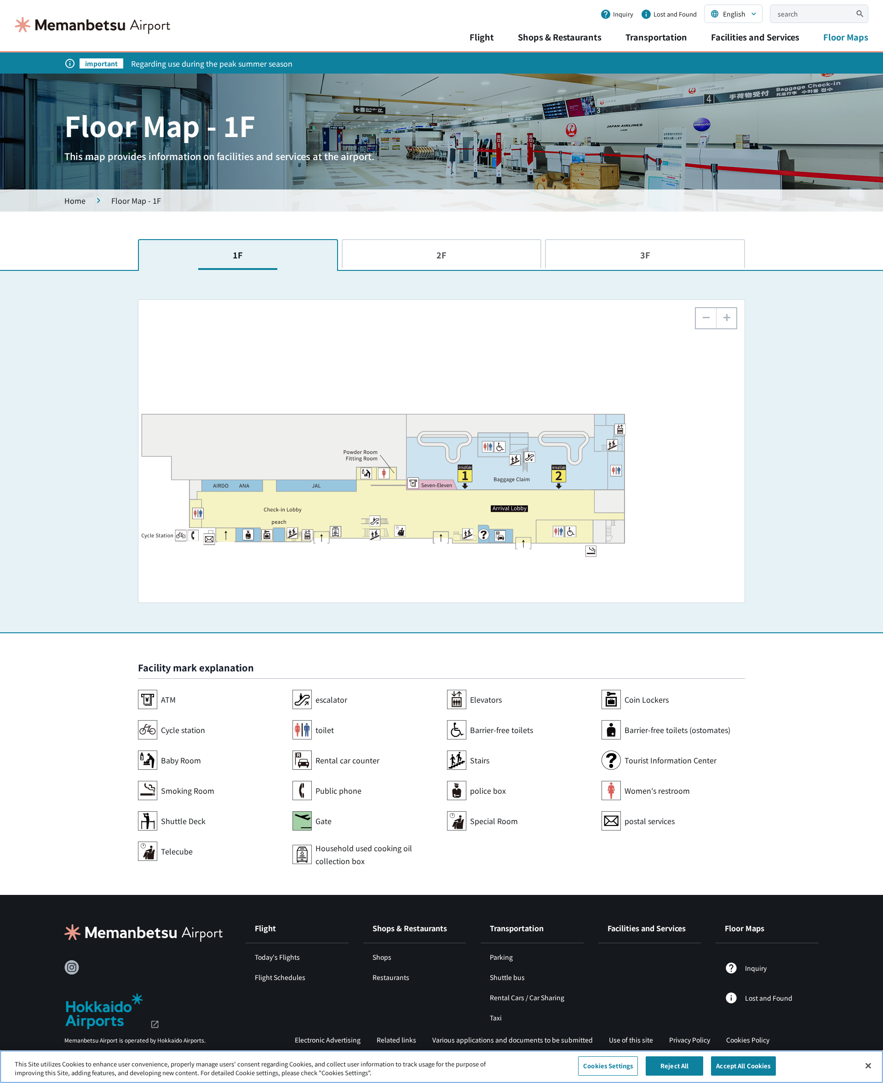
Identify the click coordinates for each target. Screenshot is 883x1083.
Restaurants (391, 977)
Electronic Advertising (328, 1039)
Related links (396, 1039)
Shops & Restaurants (560, 37)
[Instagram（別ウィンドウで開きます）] (71, 967)
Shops (382, 957)
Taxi (496, 1017)
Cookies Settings (608, 1065)
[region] (441, 1066)
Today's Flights (277, 957)
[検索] (860, 14)
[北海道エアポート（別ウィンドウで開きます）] (112, 1009)
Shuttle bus (507, 977)
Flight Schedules (280, 977)
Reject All (674, 1065)
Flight (482, 37)
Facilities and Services (755, 37)
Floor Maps (845, 37)
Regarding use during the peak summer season (211, 63)
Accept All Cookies (743, 1065)
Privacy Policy (689, 1039)
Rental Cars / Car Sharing (527, 997)
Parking (501, 957)
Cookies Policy (747, 1039)
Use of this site (631, 1039)
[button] (726, 318)
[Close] (868, 1065)
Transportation (656, 37)
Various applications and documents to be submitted (512, 1039)
